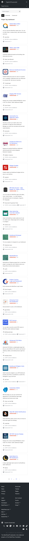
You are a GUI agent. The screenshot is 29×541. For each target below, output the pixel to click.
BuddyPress (5, 516)
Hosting (3, 491)
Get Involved (18, 498)
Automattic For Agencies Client (14, 116)
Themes (17, 489)
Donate (17, 502)
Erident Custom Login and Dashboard (16, 280)
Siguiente (19, 479)
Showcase (17, 486)
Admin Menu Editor (15, 23)
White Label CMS (14, 47)
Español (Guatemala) (10, 522)
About (2, 486)
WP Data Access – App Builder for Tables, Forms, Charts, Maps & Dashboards (18, 188)
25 (16, 479)
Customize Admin (15, 388)
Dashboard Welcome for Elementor (16, 142)
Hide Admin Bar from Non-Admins (15, 212)
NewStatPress (14, 255)
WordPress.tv (5, 505)
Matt (3, 512)
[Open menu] (27, 2)
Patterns (17, 493)
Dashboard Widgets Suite (17, 366)
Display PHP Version (15, 94)
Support (3, 500)
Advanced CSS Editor (16, 340)
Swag (17, 505)
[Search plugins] (19, 11)
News (2, 489)
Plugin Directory (4, 6)
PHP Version (13, 320)
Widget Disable (14, 165)
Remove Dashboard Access (17, 70)
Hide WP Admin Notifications (18, 412)
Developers (4, 502)
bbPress (4, 514)
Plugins (17, 491)
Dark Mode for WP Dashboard (14, 456)
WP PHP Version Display (16, 434)
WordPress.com (6, 509)
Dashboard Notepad (15, 235)
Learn (2, 498)
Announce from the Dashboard (14, 300)
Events (17, 500)
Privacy (3, 493)
